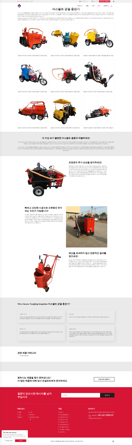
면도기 (61, 412)
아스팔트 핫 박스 (64, 427)
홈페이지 (80, 5)
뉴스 (99, 5)
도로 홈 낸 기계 (63, 417)
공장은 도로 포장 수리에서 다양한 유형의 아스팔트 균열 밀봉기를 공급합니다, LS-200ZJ (40, 91)
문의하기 (106, 5)
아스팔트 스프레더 (64, 429)
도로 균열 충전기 (64, 414)
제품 (87, 5)
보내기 (107, 395)
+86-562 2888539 (105, 1)
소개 (93, 5)
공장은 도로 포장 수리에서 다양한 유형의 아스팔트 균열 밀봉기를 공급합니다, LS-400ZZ (106, 91)
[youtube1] (113, 1)
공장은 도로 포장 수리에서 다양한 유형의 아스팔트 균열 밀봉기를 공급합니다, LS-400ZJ (73, 127)
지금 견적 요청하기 (104, 379)
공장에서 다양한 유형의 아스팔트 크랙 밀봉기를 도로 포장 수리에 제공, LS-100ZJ (104, 55)
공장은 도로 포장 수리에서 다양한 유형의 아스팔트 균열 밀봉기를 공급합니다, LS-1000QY (41, 127)
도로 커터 (62, 432)
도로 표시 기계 (63, 419)
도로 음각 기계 (63, 422)
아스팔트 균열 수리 (33, 18)
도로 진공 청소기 (64, 424)
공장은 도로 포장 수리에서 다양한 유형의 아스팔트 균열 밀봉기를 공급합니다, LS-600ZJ (40, 55)
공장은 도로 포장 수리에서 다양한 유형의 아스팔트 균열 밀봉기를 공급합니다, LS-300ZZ (73, 91)
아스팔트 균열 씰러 (24, 355)
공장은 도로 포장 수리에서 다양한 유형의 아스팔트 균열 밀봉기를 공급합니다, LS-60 (72, 55)
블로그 (20, 417)
